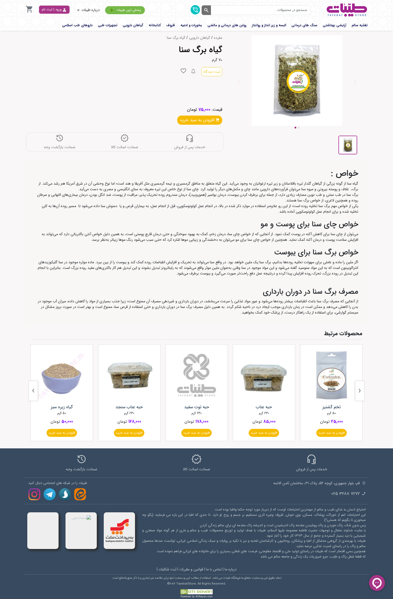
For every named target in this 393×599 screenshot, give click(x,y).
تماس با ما (214, 569)
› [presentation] (33, 390)
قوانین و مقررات (191, 569)
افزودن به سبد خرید (331, 432)
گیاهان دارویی (199, 38)
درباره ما (231, 569)
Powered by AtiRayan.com (196, 597)
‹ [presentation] (359, 390)
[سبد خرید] (29, 12)
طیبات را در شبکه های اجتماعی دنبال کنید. (57, 483)
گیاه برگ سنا (176, 38)
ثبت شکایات (167, 569)
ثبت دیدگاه (211, 72)
